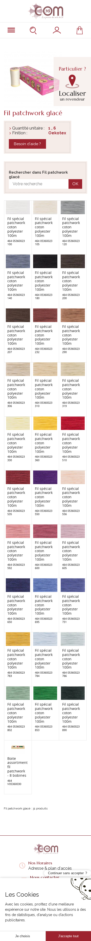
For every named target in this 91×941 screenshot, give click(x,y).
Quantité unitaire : (28, 128)
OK (75, 183)
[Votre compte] (57, 30)
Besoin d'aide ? (27, 144)
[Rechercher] (34, 30)
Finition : (19, 133)
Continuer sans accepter (66, 873)
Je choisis (22, 936)
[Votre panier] (79, 30)
